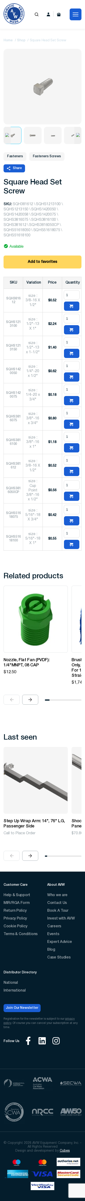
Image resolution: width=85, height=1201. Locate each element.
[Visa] (42, 1175)
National (11, 982)
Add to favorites (42, 262)
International (15, 990)
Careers (54, 926)
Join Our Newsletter (22, 1007)
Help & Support (17, 895)
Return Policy (15, 910)
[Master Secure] (68, 1175)
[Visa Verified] (42, 1187)
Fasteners (15, 156)
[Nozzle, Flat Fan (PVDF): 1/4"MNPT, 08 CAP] (36, 619)
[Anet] (68, 1162)
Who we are (57, 895)
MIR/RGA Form (17, 903)
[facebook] (28, 1041)
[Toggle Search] (36, 14)
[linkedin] (42, 1041)
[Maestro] (16, 1162)
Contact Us (57, 903)
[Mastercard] (42, 1162)
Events (53, 934)
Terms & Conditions (21, 934)
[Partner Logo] (14, 1084)
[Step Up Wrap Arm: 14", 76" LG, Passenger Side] (36, 780)
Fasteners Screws (47, 156)
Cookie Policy (15, 926)
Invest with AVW (61, 918)
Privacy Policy (15, 918)
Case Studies (59, 957)
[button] (30, 700)
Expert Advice (59, 942)
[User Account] (48, 14)
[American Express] (16, 1175)
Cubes (65, 1150)
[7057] (71, 306)
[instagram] (56, 1041)
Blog (51, 949)
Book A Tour (57, 910)
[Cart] (59, 14)
